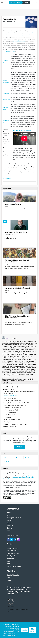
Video (8, 561)
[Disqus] (19, 358)
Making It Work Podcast (14, 566)
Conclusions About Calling (9, 426)
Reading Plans (11, 558)
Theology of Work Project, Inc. (29, 476)
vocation (6, 461)
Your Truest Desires (11, 415)
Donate (19, 447)
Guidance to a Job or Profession (12, 407)
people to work (28, 35)
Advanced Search (11, 535)
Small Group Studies (13, 553)
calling (6, 458)
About (9, 513)
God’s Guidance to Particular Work (12, 400)
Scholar (9, 580)
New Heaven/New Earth (9, 51)
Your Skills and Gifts (11, 412)
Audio (8, 563)
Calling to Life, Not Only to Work (12, 398)
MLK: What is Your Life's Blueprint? (22, 130)
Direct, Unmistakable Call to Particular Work (15, 405)
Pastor (9, 578)
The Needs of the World (12, 410)
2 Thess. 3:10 (6, 99)
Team (8, 515)
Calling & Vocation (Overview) (10, 387)
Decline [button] (24, 630)
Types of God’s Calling (8, 389)
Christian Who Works (13, 575)
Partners (9, 520)
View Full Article (7, 179)
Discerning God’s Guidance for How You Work (15, 424)
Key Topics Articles (12, 551)
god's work (28, 458)
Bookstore (10, 525)
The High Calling (11, 556)
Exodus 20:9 (6, 93)
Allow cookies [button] (32, 630)
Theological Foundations (14, 518)
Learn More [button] (11, 635)
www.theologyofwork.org (26, 479)
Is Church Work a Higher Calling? (12, 419)
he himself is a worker (19, 41)
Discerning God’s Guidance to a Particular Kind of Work (17, 403)
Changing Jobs (8, 422)
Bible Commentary (12, 548)
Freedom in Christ (10, 417)
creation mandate (16, 458)
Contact (9, 528)
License (9, 523)
